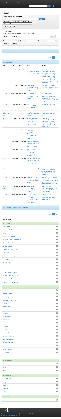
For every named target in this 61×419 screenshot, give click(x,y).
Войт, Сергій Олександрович (48, 77)
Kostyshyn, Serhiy (46, 81)
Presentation (6, 113)
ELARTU (5, 290)
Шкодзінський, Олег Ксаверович (47, 70)
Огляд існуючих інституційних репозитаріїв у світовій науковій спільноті (33, 95)
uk (3, 400)
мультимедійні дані (8, 349)
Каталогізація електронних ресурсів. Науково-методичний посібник (33, 88)
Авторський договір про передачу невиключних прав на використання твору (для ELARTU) (33, 144)
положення (6, 352)
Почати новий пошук (9, 26)
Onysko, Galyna (52, 182)
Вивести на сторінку (9, 41)
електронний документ (9, 336)
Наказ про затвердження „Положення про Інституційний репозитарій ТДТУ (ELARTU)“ (33, 152)
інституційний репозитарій (10, 300)
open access (6, 303)
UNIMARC (5, 329)
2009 (4, 364)
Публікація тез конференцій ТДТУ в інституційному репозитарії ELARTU (32, 106)
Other (4, 158)
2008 (4, 367)
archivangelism (7, 316)
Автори (5, 43)
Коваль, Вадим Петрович (48, 169)
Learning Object (5, 94)
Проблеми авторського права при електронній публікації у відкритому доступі (33, 179)
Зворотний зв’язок (20, 415)
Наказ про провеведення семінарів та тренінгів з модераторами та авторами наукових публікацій (33, 162)
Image (4, 112)
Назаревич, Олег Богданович (49, 168)
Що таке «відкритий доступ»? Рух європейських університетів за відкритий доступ (32, 121)
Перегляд (16, 2)
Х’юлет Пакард (11, 415)
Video (4, 115)
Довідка (24, 2)
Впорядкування (42, 41)
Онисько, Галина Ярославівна (49, 177)
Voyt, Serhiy (44, 82)
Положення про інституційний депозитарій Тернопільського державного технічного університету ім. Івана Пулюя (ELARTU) (33, 133)
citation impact (6, 319)
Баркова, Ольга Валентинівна (50, 89)
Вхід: (55, 6)
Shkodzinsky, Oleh (50, 79)
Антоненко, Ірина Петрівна (49, 85)
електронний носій (8, 339)
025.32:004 (6, 313)
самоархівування (7, 297)
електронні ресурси (8, 342)
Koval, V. (44, 172)
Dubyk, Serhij (54, 81)
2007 (4, 370)
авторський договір (8, 333)
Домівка (9, 2)
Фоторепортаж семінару (33, 168)
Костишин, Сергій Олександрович (48, 73)
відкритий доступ (7, 293)
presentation (6, 326)
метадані (5, 346)
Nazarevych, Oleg (50, 172)
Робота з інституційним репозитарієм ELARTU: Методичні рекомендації (33, 71)
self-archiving (6, 306)
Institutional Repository (9, 323)
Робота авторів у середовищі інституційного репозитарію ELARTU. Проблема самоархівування (32, 198)
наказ (4, 310)
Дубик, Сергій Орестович (50, 75)
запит (4, 19)
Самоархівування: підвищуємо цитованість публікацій (33, 113)
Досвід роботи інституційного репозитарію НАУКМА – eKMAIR (33, 189)
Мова (55, 2)
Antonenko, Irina (46, 87)
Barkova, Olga (54, 87)
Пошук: (5, 16)
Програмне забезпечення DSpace (10, 414)
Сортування (23, 41)
